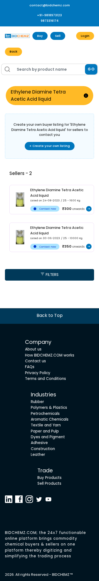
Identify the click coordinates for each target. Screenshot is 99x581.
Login (85, 36)
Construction (43, 448)
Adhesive (39, 442)
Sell (58, 36)
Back (13, 51)
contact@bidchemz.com (49, 5)
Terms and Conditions (45, 378)
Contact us (35, 361)
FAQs (29, 366)
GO (91, 69)
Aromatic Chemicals (49, 419)
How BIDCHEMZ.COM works (49, 355)
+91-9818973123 (49, 15)
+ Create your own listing (49, 146)
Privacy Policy (37, 373)
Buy (40, 36)
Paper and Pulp (45, 431)
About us (33, 349)
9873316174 (50, 20)
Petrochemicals (45, 413)
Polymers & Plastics (49, 407)
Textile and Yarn (46, 425)
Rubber (37, 401)
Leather (38, 454)
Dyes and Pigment (48, 437)
